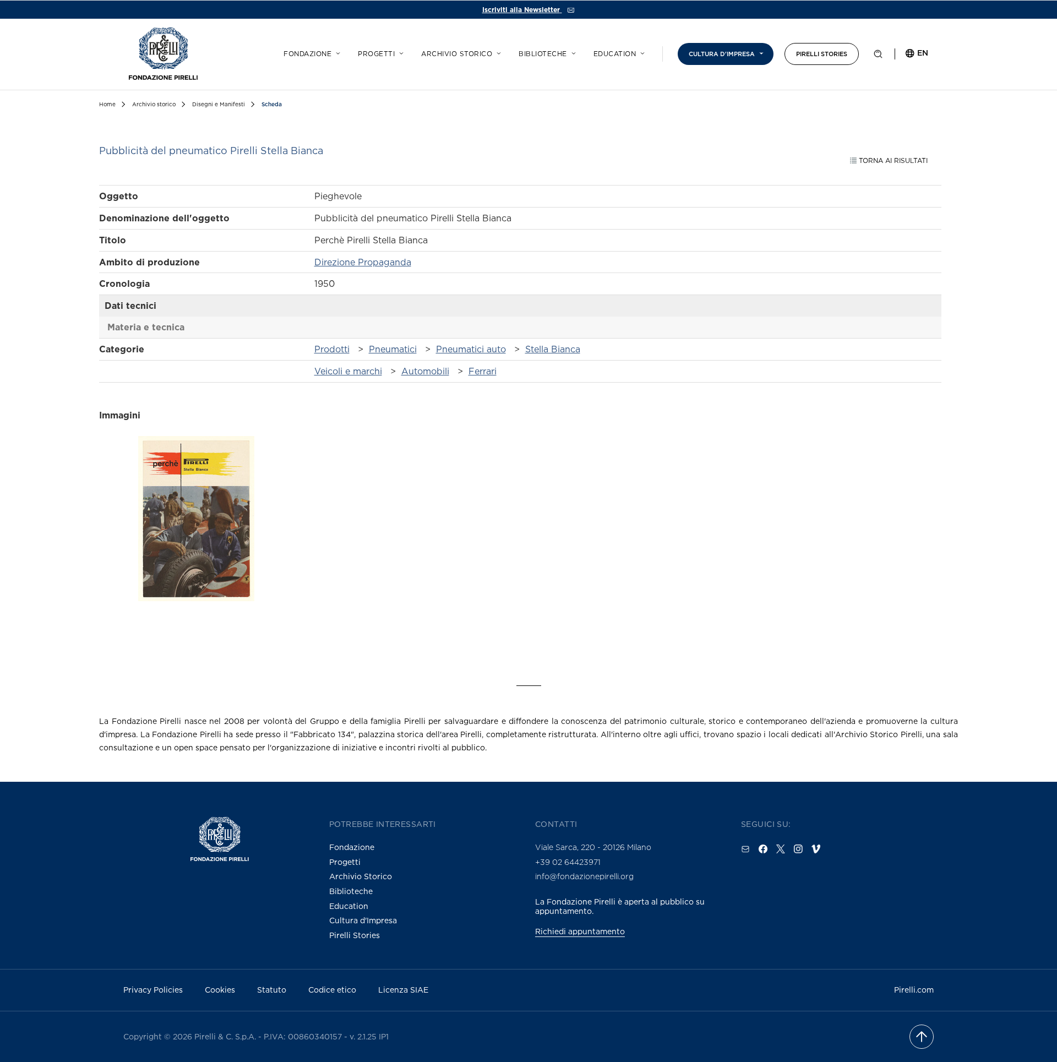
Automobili (425, 371)
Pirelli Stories (821, 54)
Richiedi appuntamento (580, 931)
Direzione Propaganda (362, 262)
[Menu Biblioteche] (572, 52)
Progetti (376, 54)
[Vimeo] (815, 849)
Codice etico (332, 989)
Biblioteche (543, 54)
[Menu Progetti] (399, 52)
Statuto (271, 989)
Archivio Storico (360, 876)
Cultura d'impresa (722, 54)
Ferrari (482, 371)
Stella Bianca (552, 349)
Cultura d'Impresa (363, 920)
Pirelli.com (914, 989)
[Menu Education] (641, 52)
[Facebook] (763, 849)
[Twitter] (780, 849)
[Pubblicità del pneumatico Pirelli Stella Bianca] (196, 538)
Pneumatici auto (471, 349)
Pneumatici (393, 349)
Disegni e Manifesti (218, 104)
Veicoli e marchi (348, 371)
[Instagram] (798, 849)
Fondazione (307, 54)
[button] (878, 56)
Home (107, 104)
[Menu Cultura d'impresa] (759, 52)
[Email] (745, 849)
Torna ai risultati (892, 160)
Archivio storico (456, 54)
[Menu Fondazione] (336, 52)
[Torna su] (921, 1037)
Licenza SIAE (403, 989)
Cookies (220, 989)
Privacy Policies (153, 989)
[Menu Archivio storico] (497, 52)
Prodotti (332, 349)
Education (614, 54)
